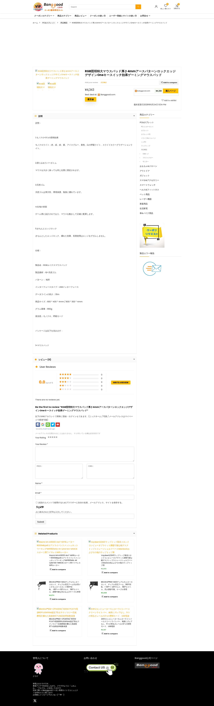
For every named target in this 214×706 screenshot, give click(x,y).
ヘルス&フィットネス (149, 189)
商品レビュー (81, 15)
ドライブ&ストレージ (148, 138)
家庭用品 (144, 203)
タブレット (145, 130)
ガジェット (145, 175)
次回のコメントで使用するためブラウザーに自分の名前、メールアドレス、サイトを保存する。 (80, 502)
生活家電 (144, 208)
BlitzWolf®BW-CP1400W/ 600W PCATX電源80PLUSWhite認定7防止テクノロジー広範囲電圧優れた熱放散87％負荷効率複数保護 (64, 623)
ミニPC (143, 142)
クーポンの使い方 (98, 15)
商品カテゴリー (64, 15)
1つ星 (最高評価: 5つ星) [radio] (49, 437)
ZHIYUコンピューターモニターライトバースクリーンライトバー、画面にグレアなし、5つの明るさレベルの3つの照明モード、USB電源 (116, 623)
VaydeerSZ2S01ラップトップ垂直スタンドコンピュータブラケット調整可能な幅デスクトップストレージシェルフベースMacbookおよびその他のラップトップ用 (116, 560)
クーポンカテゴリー (43, 15)
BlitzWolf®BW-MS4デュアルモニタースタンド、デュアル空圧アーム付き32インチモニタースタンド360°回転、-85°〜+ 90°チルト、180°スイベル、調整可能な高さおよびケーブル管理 (65, 587)
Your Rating (40, 437)
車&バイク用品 (146, 213)
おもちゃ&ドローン (148, 166)
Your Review (41, 444)
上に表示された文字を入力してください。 (54, 512)
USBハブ (146, 154)
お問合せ (144, 15)
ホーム (35, 23)
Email (38, 493)
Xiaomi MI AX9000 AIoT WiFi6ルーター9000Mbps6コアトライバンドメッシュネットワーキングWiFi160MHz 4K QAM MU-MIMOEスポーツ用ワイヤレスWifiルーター (64, 560)
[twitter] (35, 701)
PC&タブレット (48, 23)
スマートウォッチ (148, 185)
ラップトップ (145, 146)
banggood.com (143, 91)
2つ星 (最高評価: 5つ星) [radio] (50, 437)
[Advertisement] (107, 45)
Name (38, 483)
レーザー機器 (146, 199)
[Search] (138, 6)
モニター (146, 161)
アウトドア (145, 170)
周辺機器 (63, 23)
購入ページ (171, 90)
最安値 (90, 99)
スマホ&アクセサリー (149, 180)
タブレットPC (146, 134)
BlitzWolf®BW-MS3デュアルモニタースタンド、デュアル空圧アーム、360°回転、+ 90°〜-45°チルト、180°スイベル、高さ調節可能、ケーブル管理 (117, 586)
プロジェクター (148, 158)
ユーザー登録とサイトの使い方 (123, 15)
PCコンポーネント (147, 127)
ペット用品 (145, 194)
